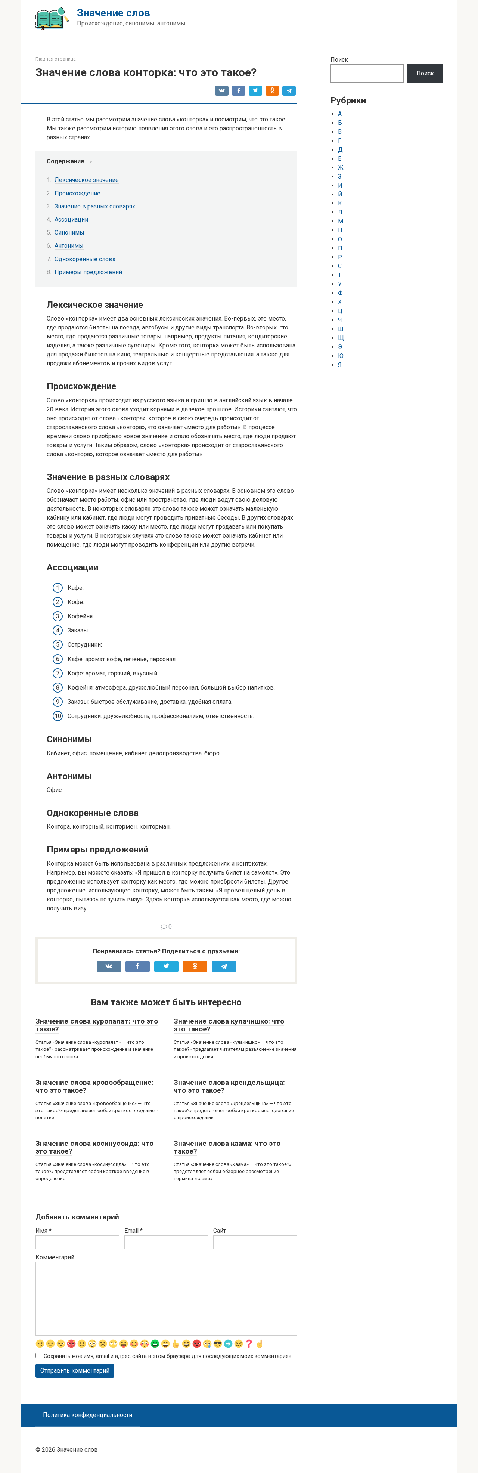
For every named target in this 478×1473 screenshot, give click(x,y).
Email (133, 1230)
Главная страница (55, 59)
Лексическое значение (87, 179)
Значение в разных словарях (95, 206)
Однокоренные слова (85, 259)
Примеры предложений (88, 272)
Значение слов (113, 13)
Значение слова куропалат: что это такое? (96, 1025)
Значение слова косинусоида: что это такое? (94, 1147)
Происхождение (77, 193)
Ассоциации (71, 219)
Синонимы (69, 232)
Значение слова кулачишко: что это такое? (229, 1025)
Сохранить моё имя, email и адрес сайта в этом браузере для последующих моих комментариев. (168, 1356)
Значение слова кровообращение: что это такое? (94, 1086)
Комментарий (54, 1257)
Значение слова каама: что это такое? (227, 1147)
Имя (43, 1230)
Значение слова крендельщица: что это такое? (229, 1086)
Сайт (219, 1230)
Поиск (339, 59)
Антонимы (69, 245)
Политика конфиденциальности (87, 1414)
